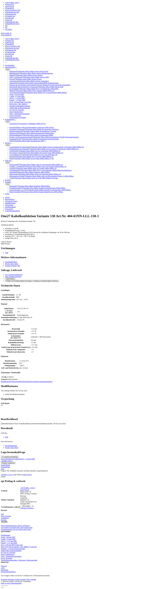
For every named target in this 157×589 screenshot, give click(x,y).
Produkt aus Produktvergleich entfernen (46, 281)
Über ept (8, 160)
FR (6, 27)
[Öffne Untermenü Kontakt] (11, 182)
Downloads (34, 381)
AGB (3, 568)
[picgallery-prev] (2, 587)
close (7, 69)
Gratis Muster (10, 279)
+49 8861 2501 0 (6, 461)
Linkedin (33, 579)
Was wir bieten (6, 516)
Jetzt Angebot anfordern (13, 276)
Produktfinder (9, 65)
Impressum (4, 570)
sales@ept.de (27, 475)
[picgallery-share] (3, 585)
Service (7, 143)
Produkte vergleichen (8, 463)
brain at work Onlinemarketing (11, 583)
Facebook (4, 579)
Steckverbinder (10, 67)
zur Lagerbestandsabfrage (13, 275)
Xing (28, 579)
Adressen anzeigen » (27, 508)
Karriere (8, 180)
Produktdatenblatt (11, 262)
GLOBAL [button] (8, 29)
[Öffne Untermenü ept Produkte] (59, 89)
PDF (6, 253)
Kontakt (8, 182)
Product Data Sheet (11, 264)
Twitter (17, 579)
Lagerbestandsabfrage (45, 381)
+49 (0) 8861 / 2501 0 (27, 488)
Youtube (23, 579)
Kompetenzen (10, 119)
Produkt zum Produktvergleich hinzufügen (19, 281)
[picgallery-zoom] (7, 585)
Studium (4, 520)
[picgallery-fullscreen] (5, 585)
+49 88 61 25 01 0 (7, 475)
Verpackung (15, 381)
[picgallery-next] (3, 587)
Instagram (11, 579)
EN (6, 26)
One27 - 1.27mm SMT (27, 459)
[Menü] (6, 62)
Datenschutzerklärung (8, 572)
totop (2, 469)
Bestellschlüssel (24, 381)
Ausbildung (5, 518)
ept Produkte (15, 459)
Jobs (2, 514)
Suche (7, 194)
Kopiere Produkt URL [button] (12, 266)
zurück (7, 197)
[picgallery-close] (2, 585)
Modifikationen (6, 381)
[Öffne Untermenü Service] (11, 143)
